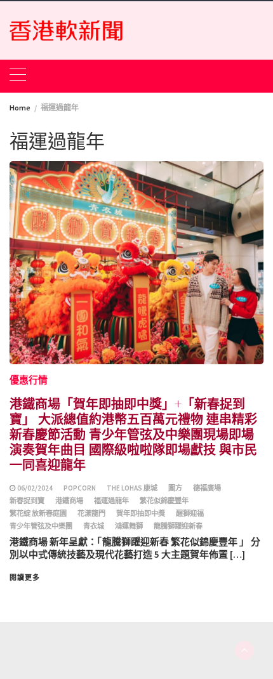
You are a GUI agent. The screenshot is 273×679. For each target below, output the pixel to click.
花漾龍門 (91, 513)
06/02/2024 (35, 488)
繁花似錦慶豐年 (164, 500)
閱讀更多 (25, 577)
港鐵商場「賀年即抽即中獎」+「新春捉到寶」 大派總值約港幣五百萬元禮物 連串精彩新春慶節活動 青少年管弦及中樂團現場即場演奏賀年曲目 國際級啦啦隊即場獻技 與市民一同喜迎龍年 (133, 434)
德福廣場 (207, 488)
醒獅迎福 (190, 513)
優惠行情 (29, 380)
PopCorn (79, 488)
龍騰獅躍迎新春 (178, 526)
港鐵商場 (69, 500)
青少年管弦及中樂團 (41, 526)
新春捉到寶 (27, 500)
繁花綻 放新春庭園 (38, 513)
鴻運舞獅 (129, 526)
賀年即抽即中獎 (140, 513)
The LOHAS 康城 (132, 488)
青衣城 (93, 526)
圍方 (175, 488)
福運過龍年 (111, 500)
